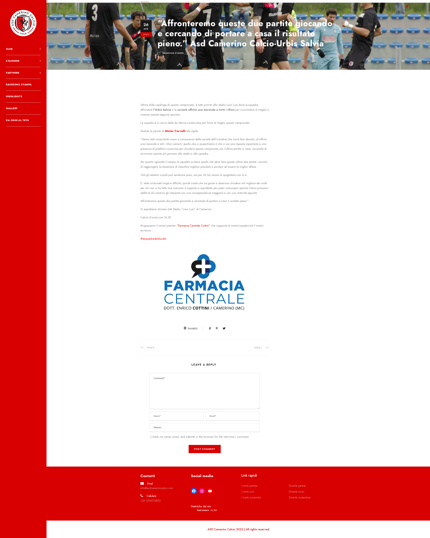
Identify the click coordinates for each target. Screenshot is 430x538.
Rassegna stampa (19, 84)
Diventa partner (297, 486)
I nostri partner (249, 486)
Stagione (12, 61)
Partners (12, 72)
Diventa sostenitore (300, 497)
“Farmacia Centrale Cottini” (193, 226)
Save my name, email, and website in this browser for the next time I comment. (201, 437)
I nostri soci (247, 492)
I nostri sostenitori (251, 497)
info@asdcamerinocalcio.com (156, 488)
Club (9, 49)
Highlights (14, 96)
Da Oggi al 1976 (17, 120)
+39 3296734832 (150, 501)
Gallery (12, 108)
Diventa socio (296, 492)
